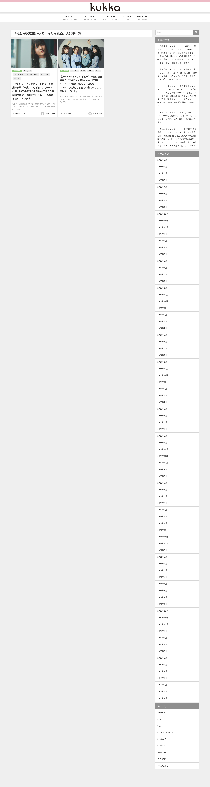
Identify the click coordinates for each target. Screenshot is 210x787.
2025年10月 (162, 227)
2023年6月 (162, 409)
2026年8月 (162, 160)
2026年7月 (162, 166)
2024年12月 (162, 294)
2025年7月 (162, 247)
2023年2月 (162, 436)
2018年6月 (162, 678)
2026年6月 (162, 173)
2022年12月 (162, 449)
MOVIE (162, 739)
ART (161, 726)
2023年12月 (162, 368)
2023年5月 (162, 415)
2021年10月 (162, 543)
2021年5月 (162, 577)
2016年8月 (162, 691)
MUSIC (162, 746)
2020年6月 (162, 651)
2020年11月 (162, 617)
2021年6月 (162, 570)
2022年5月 (162, 496)
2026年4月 (162, 187)
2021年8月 (162, 557)
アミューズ (27, 71)
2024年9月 (162, 315)
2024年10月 (162, 308)
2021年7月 (162, 563)
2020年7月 (162, 644)
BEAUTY (161, 712)
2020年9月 (162, 631)
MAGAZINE (162, 766)
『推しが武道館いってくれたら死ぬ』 (26, 74)
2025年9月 (162, 234)
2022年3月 (162, 510)
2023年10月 (162, 382)
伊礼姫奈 (17, 78)
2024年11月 (162, 301)
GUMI (97, 71)
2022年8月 (162, 476)
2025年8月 (162, 241)
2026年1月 (162, 207)
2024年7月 (162, 328)
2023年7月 (162, 402)
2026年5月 (162, 180)
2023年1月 (162, 442)
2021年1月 (162, 604)
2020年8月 (162, 638)
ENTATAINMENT (167, 732)
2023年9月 (162, 389)
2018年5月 (162, 685)
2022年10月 (162, 463)
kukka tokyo (50, 114)
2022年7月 (162, 483)
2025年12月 (162, 214)
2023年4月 (162, 422)
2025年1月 (162, 288)
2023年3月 (162, 429)
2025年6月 (162, 254)
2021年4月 (162, 584)
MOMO (90, 71)
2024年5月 (162, 341)
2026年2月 (162, 200)
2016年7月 (162, 698)
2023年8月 (162, 395)
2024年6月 (162, 335)
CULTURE (17, 71)
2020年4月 (162, 664)
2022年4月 (162, 503)
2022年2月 (162, 516)
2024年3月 (162, 348)
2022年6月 (162, 489)
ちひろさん (44, 74)
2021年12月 (162, 530)
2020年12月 (162, 611)
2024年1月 (162, 362)
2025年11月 (162, 220)
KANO (83, 71)
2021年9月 (162, 550)
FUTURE (161, 759)
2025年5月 (162, 261)
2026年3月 (162, 193)
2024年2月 (162, 355)
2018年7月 (162, 671)
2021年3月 (162, 590)
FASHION (161, 752)
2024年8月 (162, 321)
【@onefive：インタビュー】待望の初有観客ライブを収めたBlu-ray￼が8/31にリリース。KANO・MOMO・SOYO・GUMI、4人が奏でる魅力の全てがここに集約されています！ (81, 83)
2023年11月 (162, 375)
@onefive (74, 71)
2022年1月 (162, 523)
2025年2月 (162, 281)
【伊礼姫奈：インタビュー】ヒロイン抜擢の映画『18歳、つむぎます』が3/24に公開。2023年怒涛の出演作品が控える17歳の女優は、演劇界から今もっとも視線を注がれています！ (33, 91)
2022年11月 (162, 456)
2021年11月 (162, 537)
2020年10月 (162, 624)
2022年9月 (162, 469)
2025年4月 (162, 268)
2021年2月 (162, 597)
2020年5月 (162, 658)
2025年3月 (162, 274)
